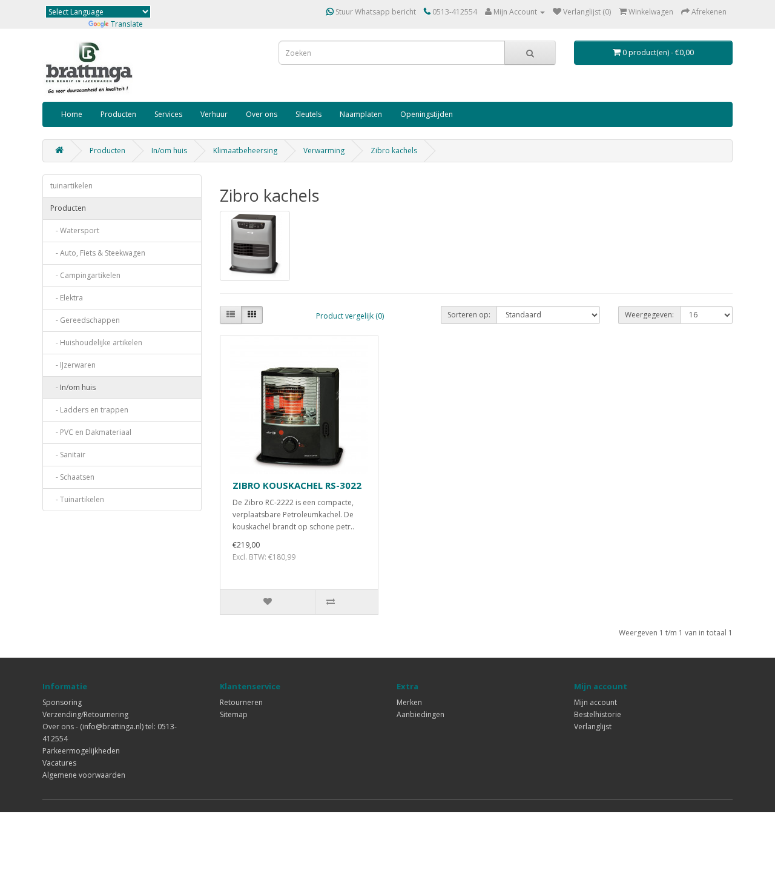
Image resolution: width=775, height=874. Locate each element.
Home (71, 114)
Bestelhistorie (597, 714)
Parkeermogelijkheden (81, 751)
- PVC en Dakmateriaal (90, 432)
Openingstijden (426, 114)
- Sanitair (67, 454)
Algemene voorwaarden (83, 775)
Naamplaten (361, 114)
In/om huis (169, 150)
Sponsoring (62, 702)
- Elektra (66, 298)
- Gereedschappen (85, 320)
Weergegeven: (649, 315)
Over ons (261, 114)
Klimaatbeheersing (245, 150)
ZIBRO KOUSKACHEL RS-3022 (296, 485)
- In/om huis (73, 387)
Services (168, 114)
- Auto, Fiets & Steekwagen (97, 253)
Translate (127, 24)
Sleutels (308, 114)
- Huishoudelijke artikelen (96, 342)
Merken (409, 702)
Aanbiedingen (420, 714)
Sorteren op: (468, 315)
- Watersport (74, 230)
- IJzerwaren (73, 365)
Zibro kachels (394, 150)
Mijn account (595, 702)
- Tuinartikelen (77, 499)
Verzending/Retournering (85, 714)
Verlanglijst (593, 726)
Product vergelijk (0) (350, 316)
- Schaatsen (72, 477)
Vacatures (59, 763)
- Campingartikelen (85, 275)
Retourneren (241, 702)
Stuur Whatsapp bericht (375, 12)
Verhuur (214, 114)
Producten (118, 114)
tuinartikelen (71, 185)
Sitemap (234, 714)
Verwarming (324, 150)
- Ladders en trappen (89, 410)
